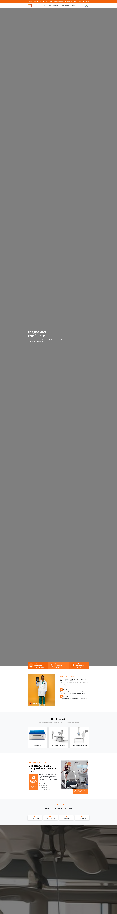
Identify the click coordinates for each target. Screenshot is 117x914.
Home (44, 5)
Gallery (62, 5)
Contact (73, 5)
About (49, 5)
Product (55, 5)
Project (67, 5)
